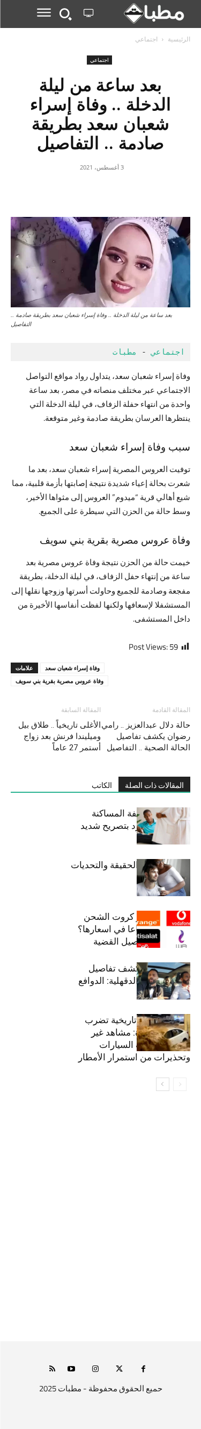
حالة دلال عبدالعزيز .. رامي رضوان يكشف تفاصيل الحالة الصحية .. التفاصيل (145, 736)
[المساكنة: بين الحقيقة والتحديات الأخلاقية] (163, 877)
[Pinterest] (100, 191)
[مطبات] (144, 13)
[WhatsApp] (76, 191)
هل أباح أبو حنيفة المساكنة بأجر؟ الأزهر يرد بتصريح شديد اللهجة (135, 825)
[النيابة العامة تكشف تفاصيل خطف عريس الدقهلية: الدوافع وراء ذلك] (163, 980)
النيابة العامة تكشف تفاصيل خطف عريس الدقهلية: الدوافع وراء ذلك (134, 980)
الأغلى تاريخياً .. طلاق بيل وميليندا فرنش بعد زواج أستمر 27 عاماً (59, 736)
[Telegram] (51, 191)
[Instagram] (95, 1369)
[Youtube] (71, 1369)
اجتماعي (146, 39)
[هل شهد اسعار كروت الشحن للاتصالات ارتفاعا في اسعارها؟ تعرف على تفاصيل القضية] (163, 929)
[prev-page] (180, 1084)
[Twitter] (125, 191)
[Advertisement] (100, 1223)
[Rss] (52, 1369)
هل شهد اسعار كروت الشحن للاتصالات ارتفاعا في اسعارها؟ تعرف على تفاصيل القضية (134, 929)
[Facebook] (150, 191)
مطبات (125, 352)
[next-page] (162, 1084)
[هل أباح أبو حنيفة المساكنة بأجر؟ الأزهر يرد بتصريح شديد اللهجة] (163, 825)
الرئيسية (179, 39)
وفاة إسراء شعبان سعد (72, 668)
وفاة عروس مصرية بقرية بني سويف (59, 681)
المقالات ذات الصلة (154, 785)
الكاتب (102, 785)
